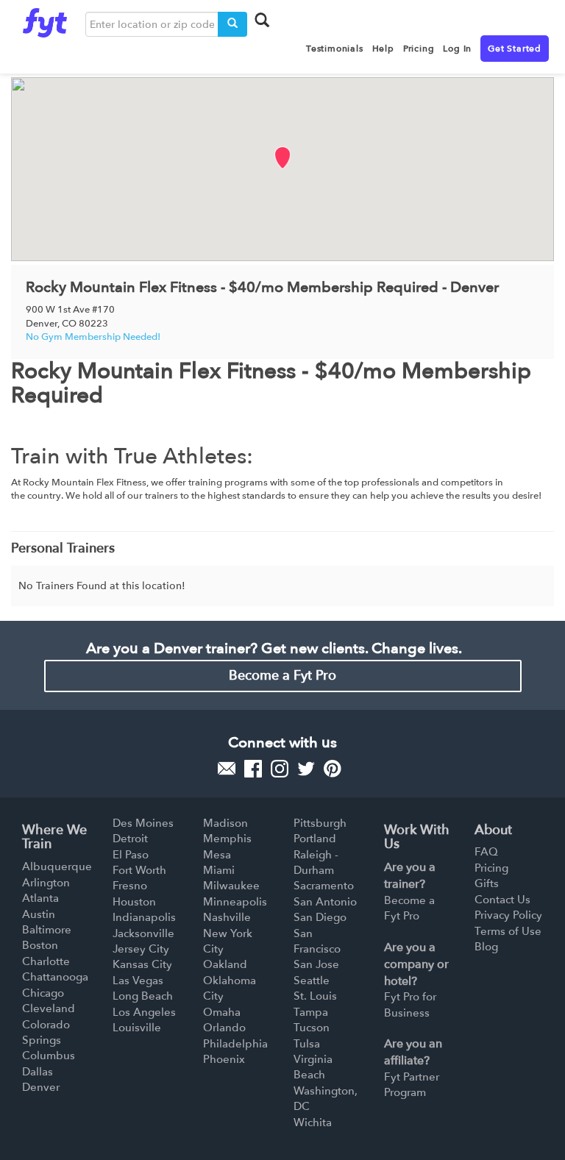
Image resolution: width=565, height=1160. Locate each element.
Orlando (224, 1027)
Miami (219, 870)
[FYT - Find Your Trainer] (45, 19)
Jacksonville (143, 933)
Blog (486, 946)
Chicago (43, 993)
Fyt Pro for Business (410, 1004)
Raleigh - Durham (316, 862)
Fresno (130, 885)
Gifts (487, 883)
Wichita (313, 1122)
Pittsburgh (320, 823)
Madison (225, 823)
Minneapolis (235, 901)
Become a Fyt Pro (282, 675)
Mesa (217, 854)
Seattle (312, 980)
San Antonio (325, 901)
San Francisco (317, 941)
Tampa (311, 1012)
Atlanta (40, 898)
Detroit (130, 838)
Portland (315, 838)
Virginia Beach (313, 1067)
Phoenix (224, 1059)
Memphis (227, 838)
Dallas (37, 1071)
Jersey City (141, 949)
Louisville (137, 1027)
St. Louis (315, 996)
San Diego (320, 917)
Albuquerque (57, 866)
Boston (40, 945)
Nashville (227, 917)
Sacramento (324, 885)
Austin (38, 914)
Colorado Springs (46, 1032)
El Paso (131, 854)
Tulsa (307, 1043)
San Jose (316, 964)
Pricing (491, 868)
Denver (41, 1087)
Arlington (46, 882)
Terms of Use (508, 931)
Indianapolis (144, 917)
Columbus (48, 1055)
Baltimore (46, 929)
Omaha (222, 1012)
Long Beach (143, 996)
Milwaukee (231, 885)
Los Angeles (144, 1012)
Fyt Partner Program (411, 1085)
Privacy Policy (508, 915)
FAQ (486, 851)
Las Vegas (138, 980)
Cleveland (48, 1008)
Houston (134, 901)
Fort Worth (139, 870)
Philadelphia (235, 1043)
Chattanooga (55, 976)
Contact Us (502, 899)
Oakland (225, 964)
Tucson (312, 1027)
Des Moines (143, 823)
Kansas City (142, 964)
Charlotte (46, 961)
